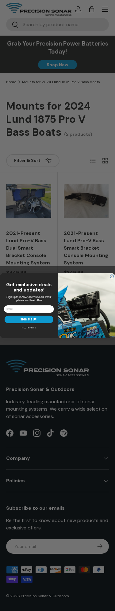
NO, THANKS (29, 327)
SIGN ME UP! (28, 319)
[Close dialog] (112, 276)
